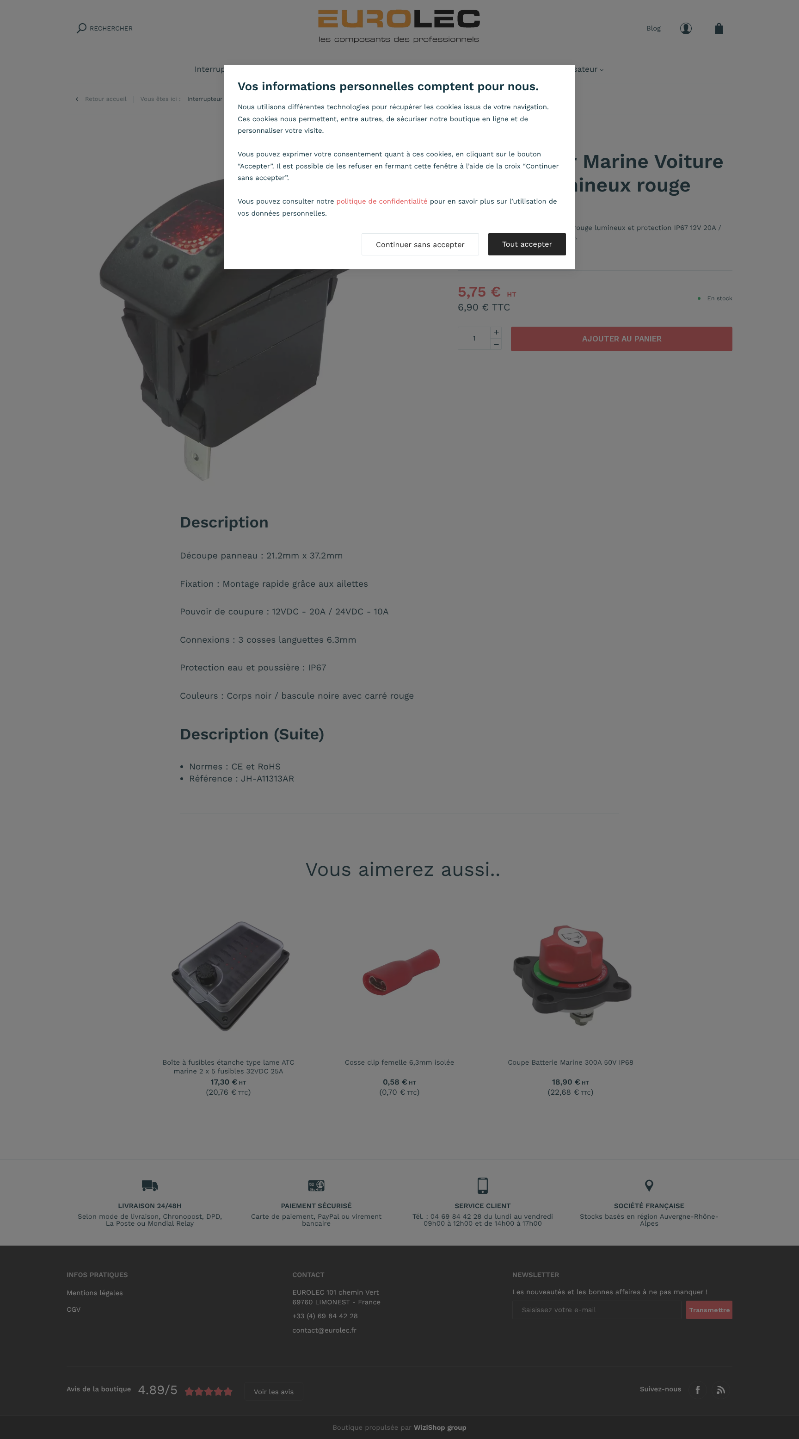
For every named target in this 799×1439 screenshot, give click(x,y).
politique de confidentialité (382, 201)
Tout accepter (527, 244)
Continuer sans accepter (420, 244)
